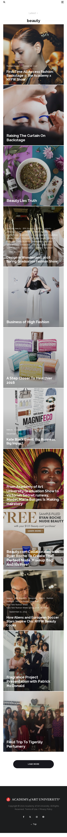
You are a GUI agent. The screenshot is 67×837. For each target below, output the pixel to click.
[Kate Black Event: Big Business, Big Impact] (33, 418)
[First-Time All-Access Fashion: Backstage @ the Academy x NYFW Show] (33, 54)
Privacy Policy (46, 809)
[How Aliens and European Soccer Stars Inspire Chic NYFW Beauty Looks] (33, 600)
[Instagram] (37, 816)
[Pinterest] (43, 816)
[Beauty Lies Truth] (33, 176)
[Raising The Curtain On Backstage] (33, 115)
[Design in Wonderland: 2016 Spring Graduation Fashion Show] (33, 236)
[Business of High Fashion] (33, 297)
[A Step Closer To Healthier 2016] (33, 358)
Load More (33, 764)
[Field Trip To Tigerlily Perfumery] (33, 721)
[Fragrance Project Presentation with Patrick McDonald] (33, 661)
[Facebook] (24, 816)
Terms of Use (31, 809)
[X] (30, 816)
